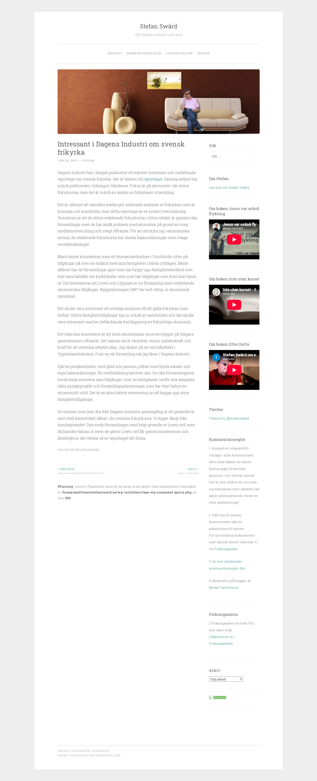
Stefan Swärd (158, 26)
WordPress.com (108, 755)
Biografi (115, 53)
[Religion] (217, 698)
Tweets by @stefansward (229, 418)
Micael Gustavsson (224, 587)
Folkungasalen (179, 53)
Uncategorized (86, 449)
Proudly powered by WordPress (84, 751)
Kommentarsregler (144, 53)
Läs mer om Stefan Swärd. (229, 187)
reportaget (152, 179)
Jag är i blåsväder (188, 471)
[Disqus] (128, 561)
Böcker (203, 53)
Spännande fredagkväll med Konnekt (81, 471)
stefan (88, 160)
